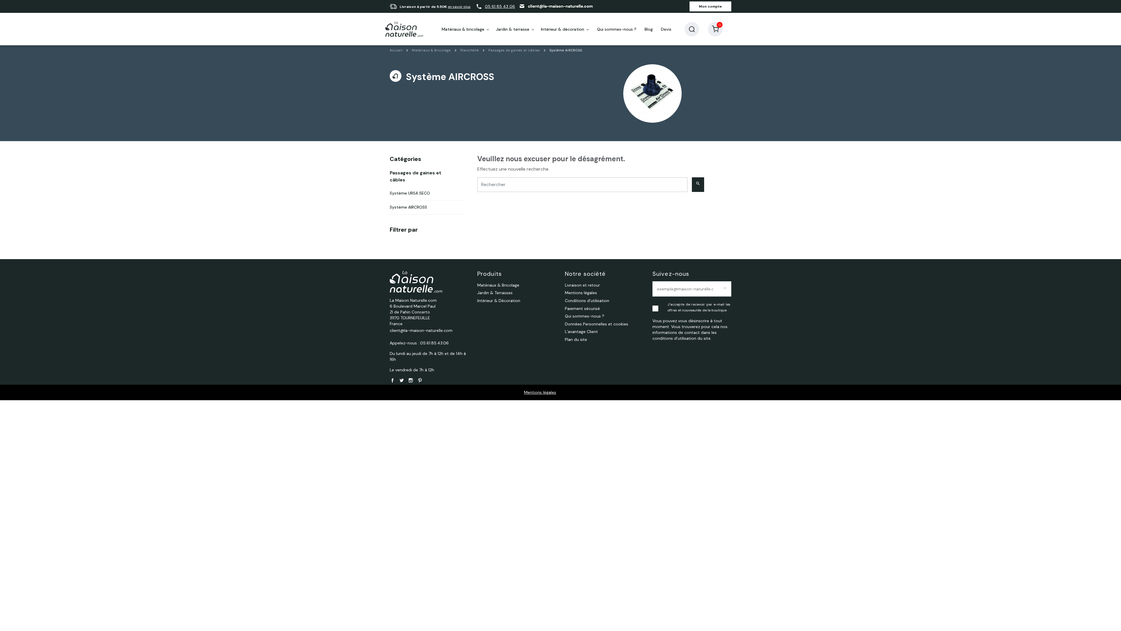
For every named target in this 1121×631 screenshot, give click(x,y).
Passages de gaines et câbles (415, 176)
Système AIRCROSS (408, 207)
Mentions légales (540, 392)
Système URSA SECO (410, 193)
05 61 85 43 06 (500, 6)
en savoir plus (459, 6)
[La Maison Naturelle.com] (404, 29)
